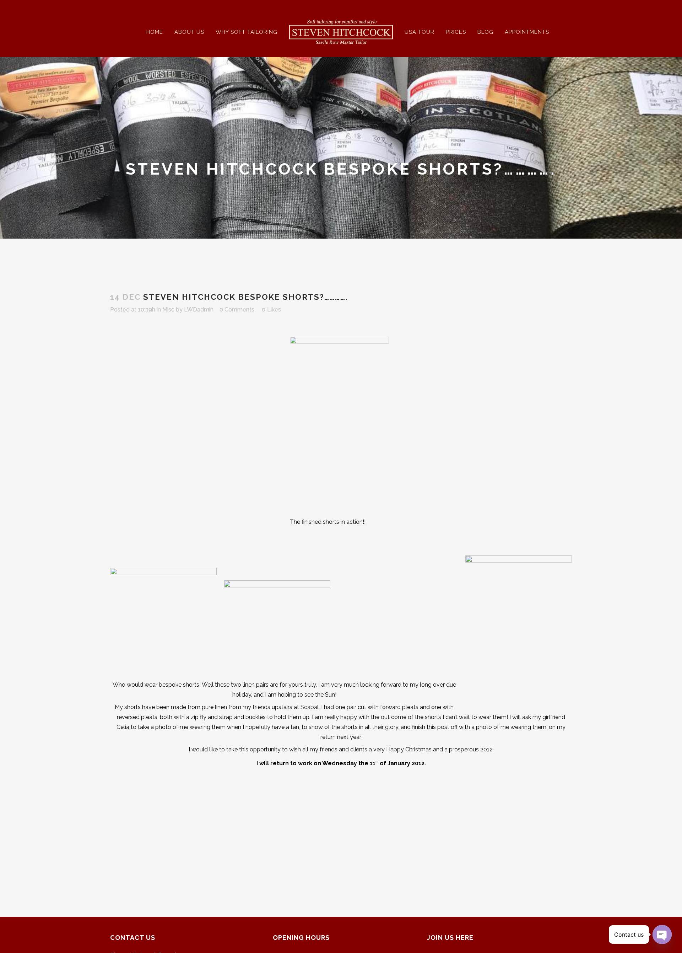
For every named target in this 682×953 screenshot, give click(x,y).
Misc (168, 309)
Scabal (310, 707)
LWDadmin (198, 309)
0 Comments (237, 309)
